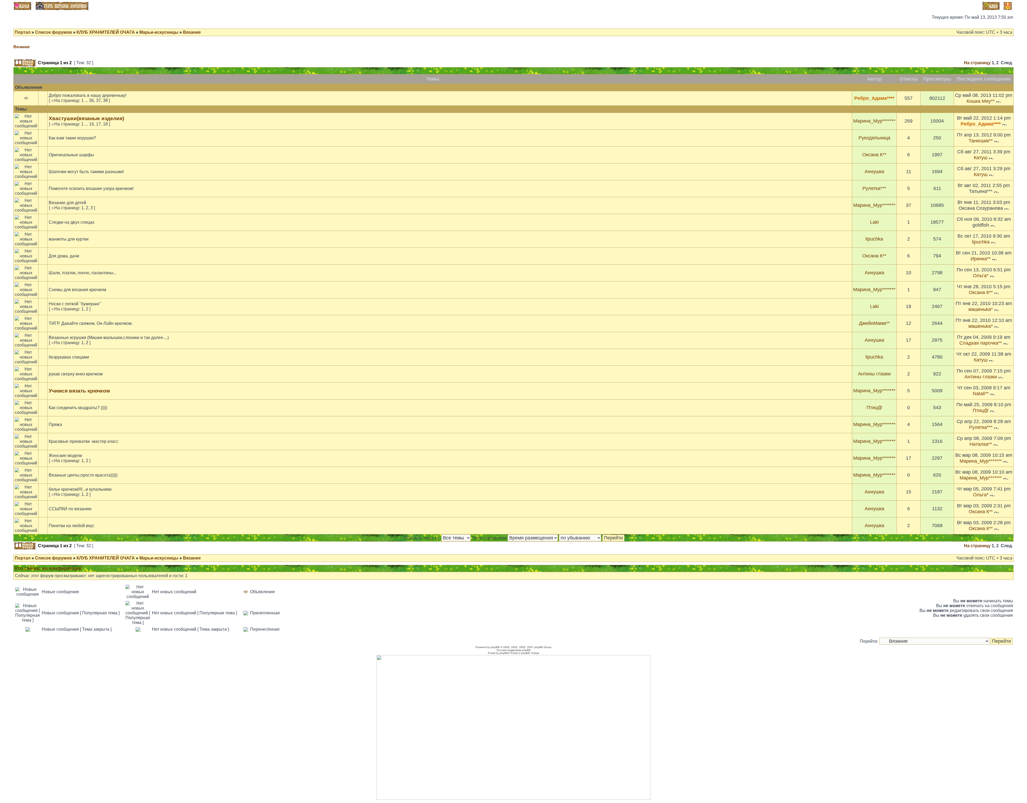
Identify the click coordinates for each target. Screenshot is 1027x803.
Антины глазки (874, 373)
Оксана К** (874, 154)
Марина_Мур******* (874, 121)
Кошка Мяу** (981, 101)
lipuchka (874, 239)
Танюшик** (981, 140)
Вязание (192, 32)
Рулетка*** (874, 188)
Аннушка (874, 171)
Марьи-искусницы (158, 32)
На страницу (977, 62)
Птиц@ (874, 407)
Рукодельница (874, 137)
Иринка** (981, 258)
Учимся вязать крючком (79, 391)
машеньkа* (980, 309)
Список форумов (53, 32)
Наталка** (980, 444)
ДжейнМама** (874, 323)
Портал (22, 32)
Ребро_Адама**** (874, 98)
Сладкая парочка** (980, 343)
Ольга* (980, 275)
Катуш (980, 157)
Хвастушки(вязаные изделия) (86, 118)
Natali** (981, 393)
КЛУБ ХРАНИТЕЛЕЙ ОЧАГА (105, 32)
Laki (874, 222)
